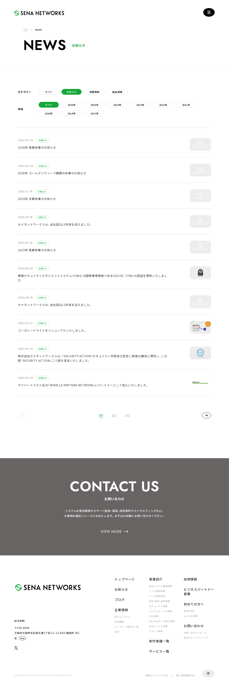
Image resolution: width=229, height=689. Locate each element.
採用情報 (190, 579)
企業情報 (121, 609)
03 (127, 415)
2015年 (95, 113)
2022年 (163, 105)
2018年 (72, 113)
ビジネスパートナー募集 (199, 591)
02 (114, 415)
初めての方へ (194, 604)
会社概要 (119, 621)
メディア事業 (156, 631)
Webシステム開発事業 (160, 585)
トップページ (124, 579)
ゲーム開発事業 (157, 596)
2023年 (140, 105)
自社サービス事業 (158, 626)
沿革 (116, 631)
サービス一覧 (159, 651)
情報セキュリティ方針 (156, 675)
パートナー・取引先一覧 (126, 626)
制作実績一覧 (159, 641)
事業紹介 (156, 579)
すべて (48, 92)
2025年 (95, 105)
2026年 (72, 105)
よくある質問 (191, 615)
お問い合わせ (194, 625)
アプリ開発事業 (157, 591)
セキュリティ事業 (158, 606)
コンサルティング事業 (160, 611)
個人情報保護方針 (185, 675)
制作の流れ (189, 610)
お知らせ (71, 92)
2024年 (117, 105)
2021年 (186, 105)
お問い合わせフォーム (195, 632)
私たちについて (122, 616)
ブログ (119, 599)
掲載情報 (94, 92)
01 (101, 415)
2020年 (49, 113)
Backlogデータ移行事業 (162, 621)
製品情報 (117, 92)
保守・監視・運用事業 (159, 601)
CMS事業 (154, 616)
